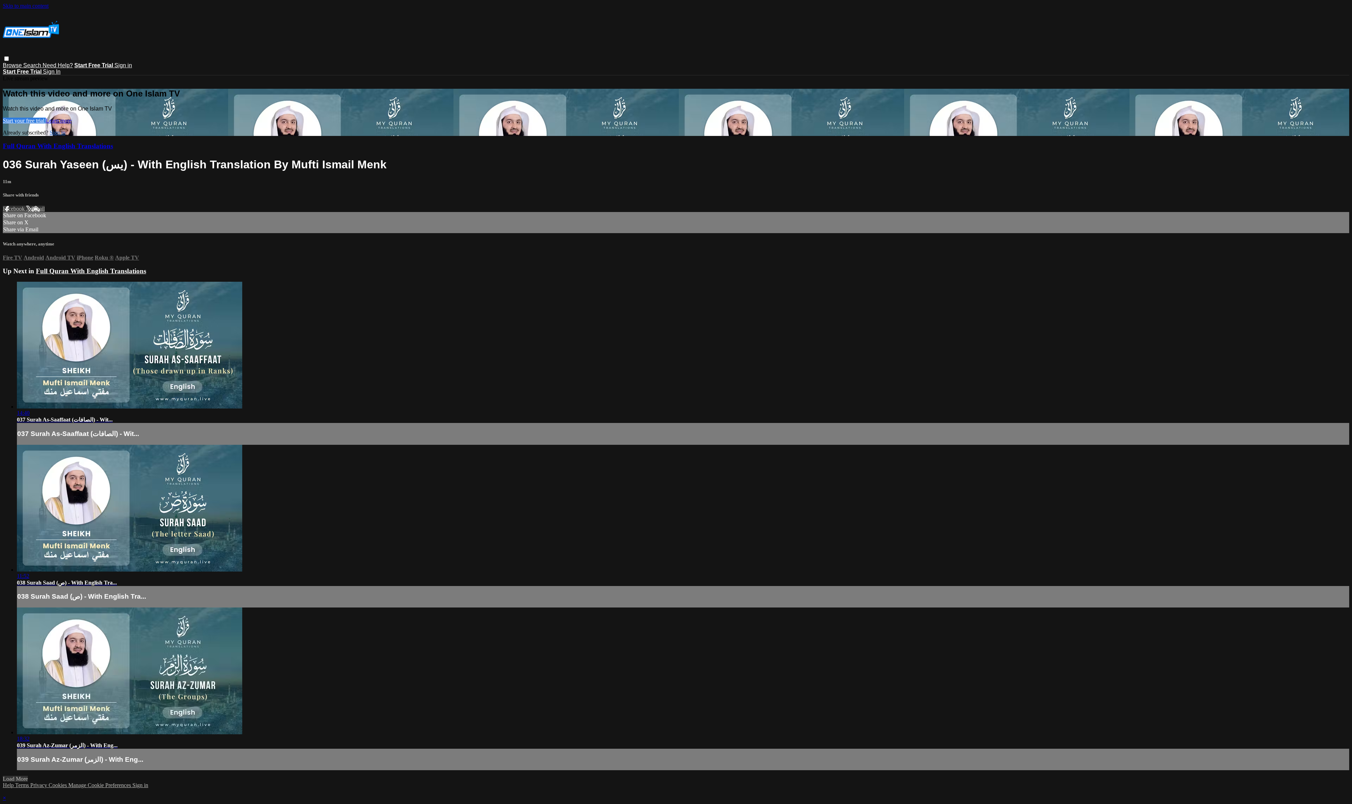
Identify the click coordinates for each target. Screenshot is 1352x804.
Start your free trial (24, 121)
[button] (6, 58)
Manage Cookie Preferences (100, 785)
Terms (22, 785)
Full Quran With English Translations (58, 146)
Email (38, 209)
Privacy (39, 785)
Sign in (123, 65)
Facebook (14, 209)
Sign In (52, 72)
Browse (13, 65)
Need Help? (58, 65)
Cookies (58, 785)
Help (9, 785)
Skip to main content (26, 6)
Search (33, 65)
